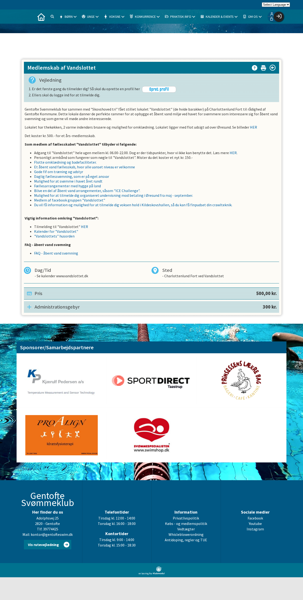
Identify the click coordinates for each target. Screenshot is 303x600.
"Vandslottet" (93, 200)
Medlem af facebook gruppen (58, 200)
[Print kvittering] (263, 67)
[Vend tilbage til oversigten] (273, 68)
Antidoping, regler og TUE (186, 539)
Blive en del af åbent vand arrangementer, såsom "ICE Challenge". (87, 190)
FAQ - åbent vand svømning (56, 253)
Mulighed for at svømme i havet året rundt (68, 181)
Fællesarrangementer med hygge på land (67, 186)
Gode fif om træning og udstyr (58, 171)
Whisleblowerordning (186, 534)
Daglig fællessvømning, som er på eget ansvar (71, 176)
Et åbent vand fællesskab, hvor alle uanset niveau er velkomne (84, 167)
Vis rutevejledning (43, 544)
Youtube (255, 523)
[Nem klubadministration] (152, 573)
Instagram (255, 529)
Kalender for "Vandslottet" (56, 231)
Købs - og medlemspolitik (186, 523)
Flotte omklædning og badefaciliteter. (65, 162)
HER (253, 127)
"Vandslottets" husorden (54, 236)
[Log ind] (279, 17)
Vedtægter (186, 529)
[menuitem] (41, 16)
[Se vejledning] (254, 67)
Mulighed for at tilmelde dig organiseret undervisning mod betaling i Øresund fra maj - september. (113, 195)
